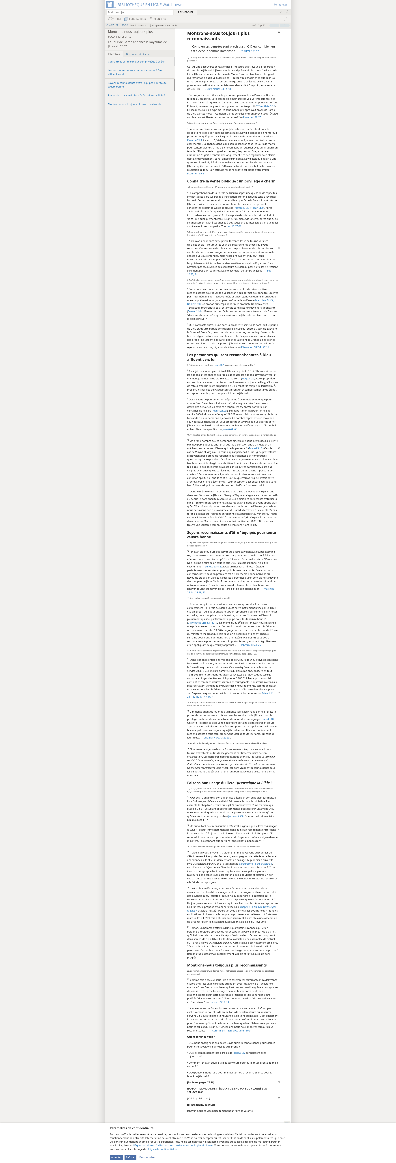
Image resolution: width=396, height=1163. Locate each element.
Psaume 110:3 (242, 1030)
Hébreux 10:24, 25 (250, 645)
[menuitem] (287, 12)
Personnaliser (147, 1157)
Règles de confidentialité (162, 1149)
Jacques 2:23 (235, 816)
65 (235, 429)
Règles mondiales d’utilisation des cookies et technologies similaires (173, 1145)
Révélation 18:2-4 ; (251, 347)
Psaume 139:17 (252, 117)
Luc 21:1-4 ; (210, 737)
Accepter (116, 1157)
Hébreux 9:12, (218, 1002)
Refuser (130, 1157)
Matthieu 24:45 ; (264, 300)
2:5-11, (191, 697)
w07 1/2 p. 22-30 (118, 25)
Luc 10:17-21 (234, 226)
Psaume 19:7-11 (196, 173)
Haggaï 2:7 (219, 365)
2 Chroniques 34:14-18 (218, 89)
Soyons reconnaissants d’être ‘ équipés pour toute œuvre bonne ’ (137, 84)
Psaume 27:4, (195, 140)
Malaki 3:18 (255, 448)
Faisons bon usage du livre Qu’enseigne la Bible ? (136, 95)
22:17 (265, 347)
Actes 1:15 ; (268, 693)
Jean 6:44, (228, 429)
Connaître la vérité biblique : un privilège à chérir (136, 61)
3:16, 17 (212, 622)
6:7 (211, 697)
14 (227, 1002)
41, (197, 697)
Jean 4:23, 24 (220, 410)
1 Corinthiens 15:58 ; (222, 1030)
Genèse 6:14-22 (213, 566)
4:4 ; (206, 697)
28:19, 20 (200, 592)
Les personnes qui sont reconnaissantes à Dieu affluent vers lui (135, 72)
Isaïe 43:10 (267, 719)
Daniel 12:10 (194, 304)
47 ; (201, 697)
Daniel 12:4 (194, 311)
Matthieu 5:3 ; (243, 207)
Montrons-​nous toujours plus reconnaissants (134, 104)
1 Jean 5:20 (257, 207)
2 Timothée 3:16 (265, 106)
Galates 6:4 (223, 737)
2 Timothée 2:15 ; (198, 622)
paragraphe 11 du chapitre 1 (255, 863)
